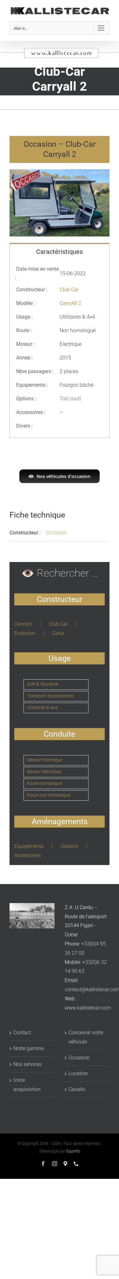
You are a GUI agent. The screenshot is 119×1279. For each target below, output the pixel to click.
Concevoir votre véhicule (86, 1037)
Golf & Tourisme (42, 684)
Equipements (28, 846)
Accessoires (27, 855)
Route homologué (44, 783)
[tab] (59, 251)
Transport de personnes (50, 696)
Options (69, 846)
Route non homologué (48, 795)
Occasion (56, 533)
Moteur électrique (44, 771)
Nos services (27, 1064)
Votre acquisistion (27, 1084)
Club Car (58, 624)
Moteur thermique (44, 760)
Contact (22, 1033)
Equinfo (73, 1151)
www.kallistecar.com (88, 1008)
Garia (58, 633)
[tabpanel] (59, 349)
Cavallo (77, 1089)
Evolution (24, 633)
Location (78, 1073)
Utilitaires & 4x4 (42, 707)
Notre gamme (28, 1048)
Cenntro (23, 624)
